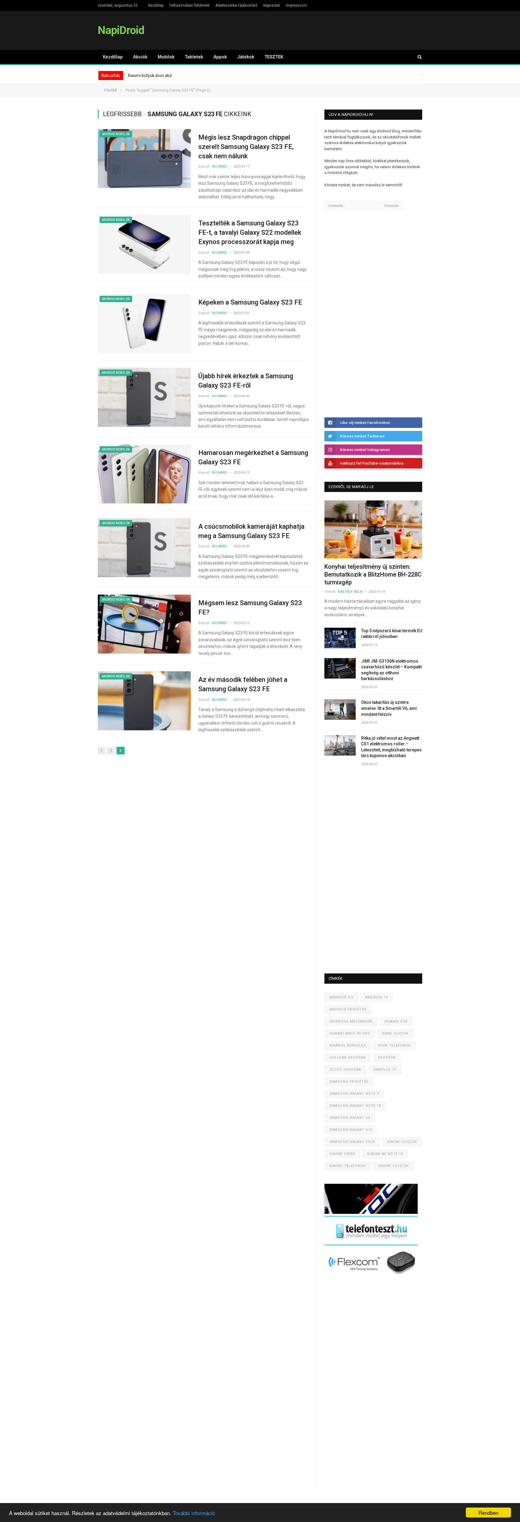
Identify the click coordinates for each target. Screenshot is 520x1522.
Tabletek (194, 57)
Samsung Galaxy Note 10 (355, 1106)
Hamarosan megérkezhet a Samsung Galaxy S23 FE (253, 457)
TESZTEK (274, 57)
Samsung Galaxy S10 (351, 1130)
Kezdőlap (155, 5)
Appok (220, 57)
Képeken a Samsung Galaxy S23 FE (250, 302)
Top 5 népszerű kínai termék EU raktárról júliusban (391, 633)
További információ (194, 1513)
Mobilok (166, 57)
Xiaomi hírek (342, 1154)
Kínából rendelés (348, 1045)
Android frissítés (348, 1009)
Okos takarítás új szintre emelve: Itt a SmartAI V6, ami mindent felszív (389, 708)
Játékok (245, 57)
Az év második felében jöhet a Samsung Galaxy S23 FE (242, 684)
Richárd (219, 167)
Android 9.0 (341, 997)
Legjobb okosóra (348, 1058)
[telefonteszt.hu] (371, 1244)
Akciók (140, 57)
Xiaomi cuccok (402, 1142)
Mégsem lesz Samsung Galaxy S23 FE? (250, 607)
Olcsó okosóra (345, 1070)
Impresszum (296, 5)
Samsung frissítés (349, 1082)
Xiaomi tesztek (393, 1166)
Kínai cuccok (395, 1033)
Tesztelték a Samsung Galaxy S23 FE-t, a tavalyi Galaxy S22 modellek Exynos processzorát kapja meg (249, 232)
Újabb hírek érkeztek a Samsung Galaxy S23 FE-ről (245, 380)
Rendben (488, 1512)
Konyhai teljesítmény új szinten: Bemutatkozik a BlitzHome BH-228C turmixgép (373, 574)
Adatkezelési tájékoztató (236, 5)
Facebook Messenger (351, 1021)
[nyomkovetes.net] (372, 1276)
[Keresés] (416, 57)
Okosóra (387, 1058)
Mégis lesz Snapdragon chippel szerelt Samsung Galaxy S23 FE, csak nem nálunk (246, 147)
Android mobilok (116, 134)
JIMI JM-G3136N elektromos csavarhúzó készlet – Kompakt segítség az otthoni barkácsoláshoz (391, 670)
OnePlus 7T (385, 1070)
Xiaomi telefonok (348, 1166)
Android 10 (376, 997)
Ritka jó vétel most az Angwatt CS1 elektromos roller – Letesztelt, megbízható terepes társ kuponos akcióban (391, 747)
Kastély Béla (350, 592)
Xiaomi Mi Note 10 (385, 1154)
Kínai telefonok (394, 1045)
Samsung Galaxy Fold (352, 1142)
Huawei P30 (396, 1021)
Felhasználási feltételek (189, 5)
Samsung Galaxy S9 (350, 1118)
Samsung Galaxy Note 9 (354, 1094)
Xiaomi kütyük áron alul (150, 75)
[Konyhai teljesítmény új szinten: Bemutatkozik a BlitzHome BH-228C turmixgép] (373, 529)
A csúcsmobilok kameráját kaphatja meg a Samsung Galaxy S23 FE (251, 531)
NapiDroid (121, 30)
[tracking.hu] (371, 1212)
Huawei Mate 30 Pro (350, 1033)
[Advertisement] (369, 314)
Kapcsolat (271, 5)
